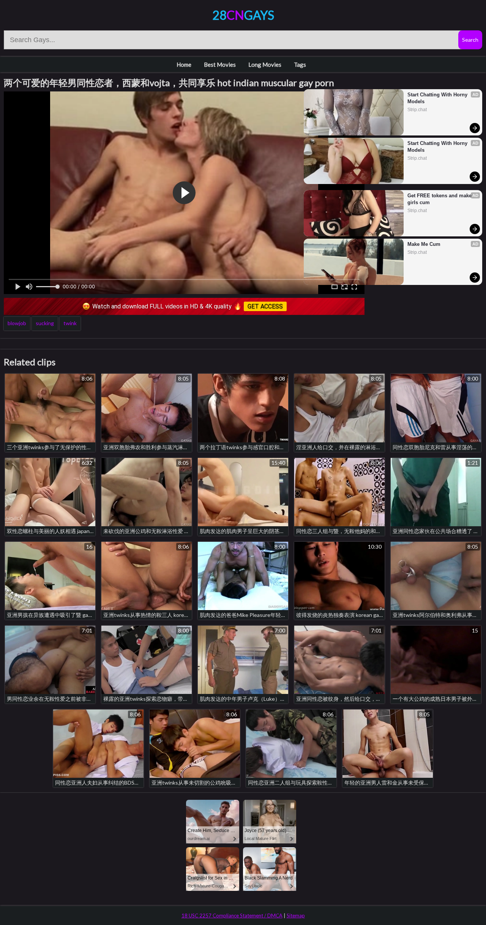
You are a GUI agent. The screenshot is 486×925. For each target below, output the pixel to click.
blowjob (17, 323)
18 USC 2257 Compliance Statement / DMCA (231, 915)
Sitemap (296, 915)
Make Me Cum (423, 244)
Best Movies (220, 64)
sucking (45, 323)
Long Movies (264, 64)
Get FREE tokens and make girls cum (440, 199)
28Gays (243, 15)
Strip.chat (417, 109)
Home (184, 64)
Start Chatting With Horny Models (438, 98)
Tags (300, 64)
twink (70, 323)
